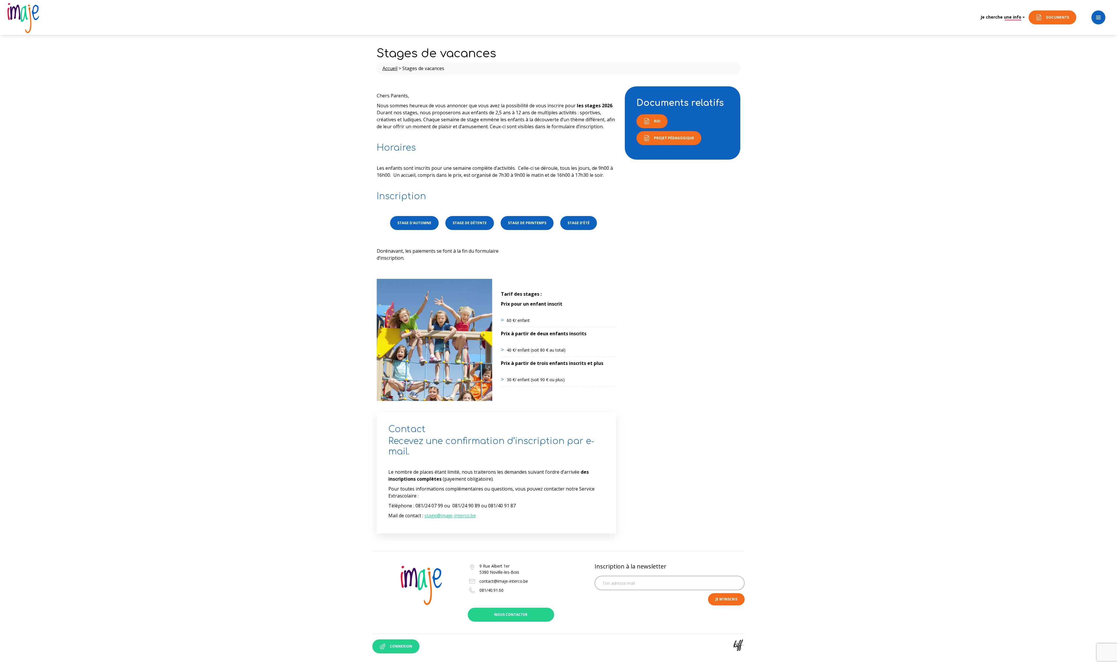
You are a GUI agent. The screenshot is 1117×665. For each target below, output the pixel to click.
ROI (657, 121)
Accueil (390, 68)
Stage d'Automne (414, 222)
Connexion (401, 646)
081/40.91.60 (491, 590)
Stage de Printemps (527, 222)
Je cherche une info (1001, 17)
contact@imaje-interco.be (503, 581)
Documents (1057, 17)
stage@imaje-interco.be (450, 515)
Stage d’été (579, 222)
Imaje (23, 17)
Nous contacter (510, 614)
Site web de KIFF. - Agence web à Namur (739, 645)
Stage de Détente (470, 222)
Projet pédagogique (674, 138)
